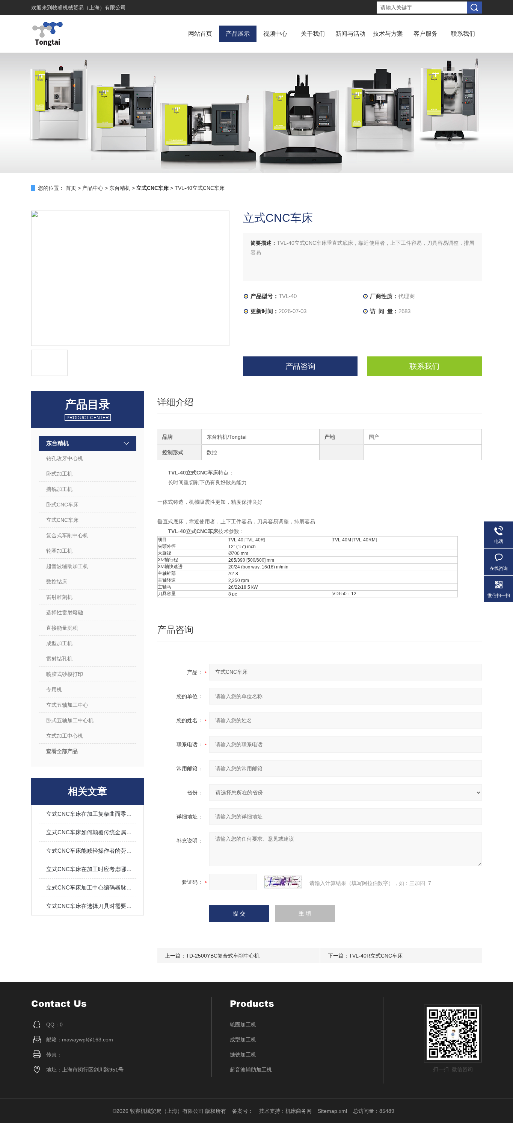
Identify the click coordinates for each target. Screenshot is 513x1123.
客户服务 (425, 33)
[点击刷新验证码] (283, 882)
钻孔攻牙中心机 (64, 458)
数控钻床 (56, 582)
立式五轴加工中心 (67, 705)
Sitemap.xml (332, 1111)
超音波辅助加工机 (67, 566)
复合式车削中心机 (67, 535)
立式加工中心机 (64, 736)
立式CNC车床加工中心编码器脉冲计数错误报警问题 (91, 887)
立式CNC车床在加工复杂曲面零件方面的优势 (91, 814)
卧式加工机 (59, 474)
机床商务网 (298, 1111)
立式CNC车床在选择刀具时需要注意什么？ (91, 906)
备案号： (242, 1111)
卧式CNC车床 (62, 505)
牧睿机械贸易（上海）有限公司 (89, 8)
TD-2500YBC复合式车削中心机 (223, 956)
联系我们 (463, 33)
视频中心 (275, 33)
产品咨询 (300, 366)
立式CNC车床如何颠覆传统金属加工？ (91, 832)
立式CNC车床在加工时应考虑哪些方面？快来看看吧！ (91, 869)
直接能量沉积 (62, 628)
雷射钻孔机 (59, 659)
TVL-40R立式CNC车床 (376, 956)
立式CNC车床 (62, 520)
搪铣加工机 (59, 489)
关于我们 (313, 33)
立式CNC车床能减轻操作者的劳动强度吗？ (91, 850)
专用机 (54, 690)
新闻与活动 (350, 33)
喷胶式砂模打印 (64, 674)
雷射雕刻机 (59, 597)
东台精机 (119, 188)
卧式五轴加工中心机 (70, 720)
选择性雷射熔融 (64, 612)
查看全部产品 (62, 751)
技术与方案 (388, 33)
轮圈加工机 (59, 551)
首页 (71, 188)
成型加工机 (59, 643)
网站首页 (200, 33)
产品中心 (92, 188)
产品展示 (238, 33)
